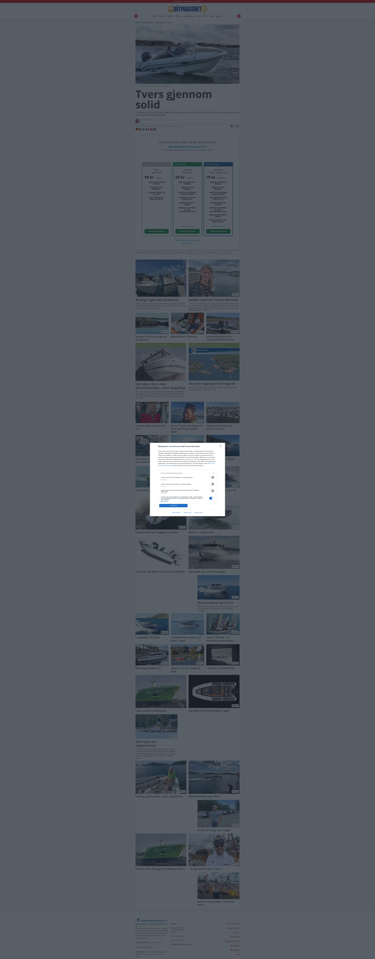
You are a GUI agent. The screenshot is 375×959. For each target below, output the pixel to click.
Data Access (187, 512)
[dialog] (187, 479)
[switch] (211, 477)
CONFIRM (173, 505)
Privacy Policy (198, 512)
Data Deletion (176, 512)
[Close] (221, 446)
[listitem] (187, 473)
